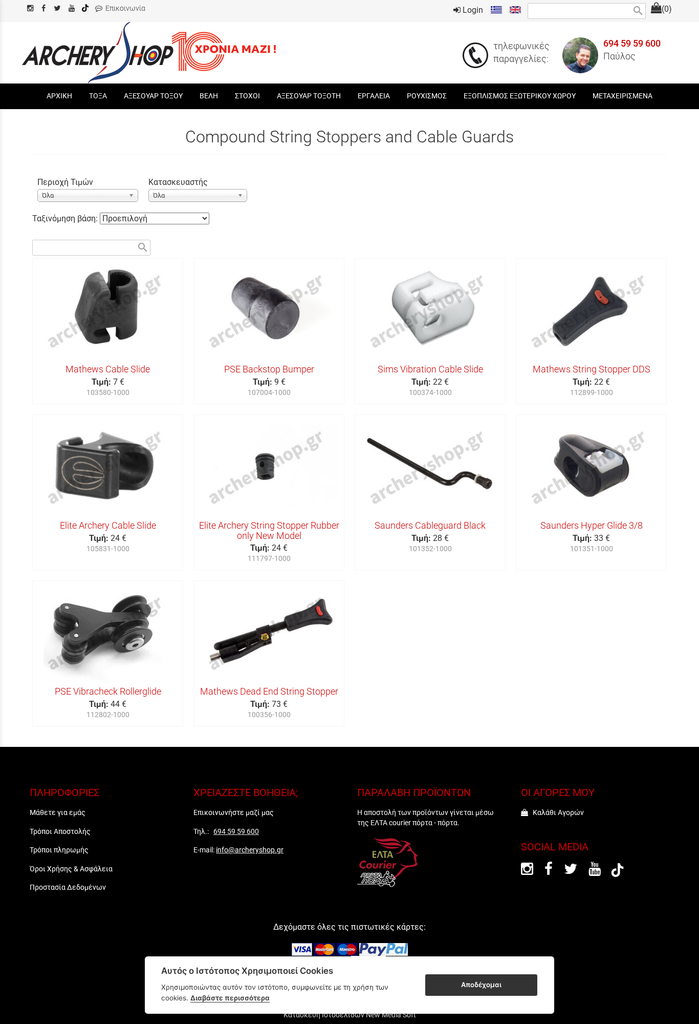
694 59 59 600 (632, 43)
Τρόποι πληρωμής (59, 850)
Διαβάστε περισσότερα (230, 998)
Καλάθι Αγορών (556, 812)
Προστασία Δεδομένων (68, 887)
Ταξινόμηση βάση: (66, 218)
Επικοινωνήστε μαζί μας (233, 812)
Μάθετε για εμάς (57, 812)
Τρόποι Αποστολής (60, 831)
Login (472, 10)
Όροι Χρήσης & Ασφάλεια (71, 869)
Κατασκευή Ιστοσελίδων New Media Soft (349, 1015)
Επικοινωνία (123, 8)
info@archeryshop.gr (249, 850)
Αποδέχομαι (481, 984)
